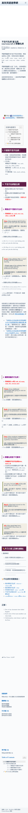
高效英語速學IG (10, 118)
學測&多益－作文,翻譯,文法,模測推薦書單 (13, 696)
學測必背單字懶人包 (7, 753)
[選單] (25, 2)
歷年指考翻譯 (5, 705)
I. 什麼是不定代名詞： (13, 130)
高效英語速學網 (10, 2)
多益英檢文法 (13, 48)
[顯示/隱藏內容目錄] (20, 127)
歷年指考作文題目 (7, 715)
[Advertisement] (14, 23)
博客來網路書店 (19, 314)
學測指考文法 (21, 48)
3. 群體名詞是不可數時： (15, 140)
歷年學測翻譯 (5, 704)
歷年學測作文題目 (7, 714)
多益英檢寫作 (6, 48)
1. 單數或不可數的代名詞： (15, 134)
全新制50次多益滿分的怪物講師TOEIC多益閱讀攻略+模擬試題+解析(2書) (15, 322)
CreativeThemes (5, 811)
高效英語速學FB (17, 116)
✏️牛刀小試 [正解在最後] (14, 143)
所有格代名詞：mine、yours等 (14, 590)
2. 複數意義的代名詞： (15, 137)
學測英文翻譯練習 (7, 707)
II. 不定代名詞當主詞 (12, 132)
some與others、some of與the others (15, 596)
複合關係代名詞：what (12, 588)
